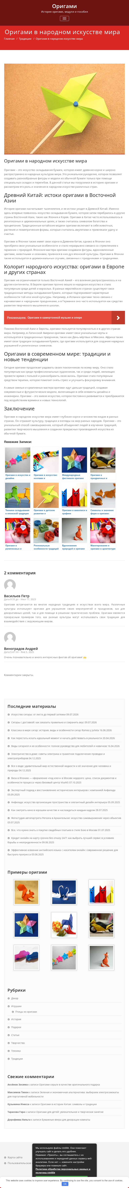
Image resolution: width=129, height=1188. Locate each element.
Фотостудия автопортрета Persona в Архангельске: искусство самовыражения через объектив (66, 818)
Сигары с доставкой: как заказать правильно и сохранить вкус (47, 722)
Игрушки (16, 1006)
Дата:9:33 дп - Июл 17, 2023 (20, 599)
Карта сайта (15, 1157)
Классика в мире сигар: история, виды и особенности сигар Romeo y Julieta (55, 730)
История (16, 1019)
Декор (14, 998)
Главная (9, 38)
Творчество (18, 1042)
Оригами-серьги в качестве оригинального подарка (69, 1084)
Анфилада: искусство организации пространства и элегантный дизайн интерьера (59, 802)
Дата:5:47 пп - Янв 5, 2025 (19, 652)
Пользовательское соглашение (27, 1163)
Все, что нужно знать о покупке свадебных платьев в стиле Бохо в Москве (54, 830)
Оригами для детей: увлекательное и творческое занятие (69, 1111)
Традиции (25, 38)
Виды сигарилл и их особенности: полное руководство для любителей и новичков (59, 746)
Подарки (16, 1027)
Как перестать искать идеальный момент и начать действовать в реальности (56, 738)
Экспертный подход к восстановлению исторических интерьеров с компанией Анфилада (63, 790)
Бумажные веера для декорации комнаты (66, 1119)
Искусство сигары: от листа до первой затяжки (38, 714)
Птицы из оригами (26, 1011)
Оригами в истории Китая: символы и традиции (68, 1104)
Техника (16, 1050)
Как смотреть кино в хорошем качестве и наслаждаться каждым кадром (53, 810)
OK (65, 1183)
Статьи (15, 1035)
